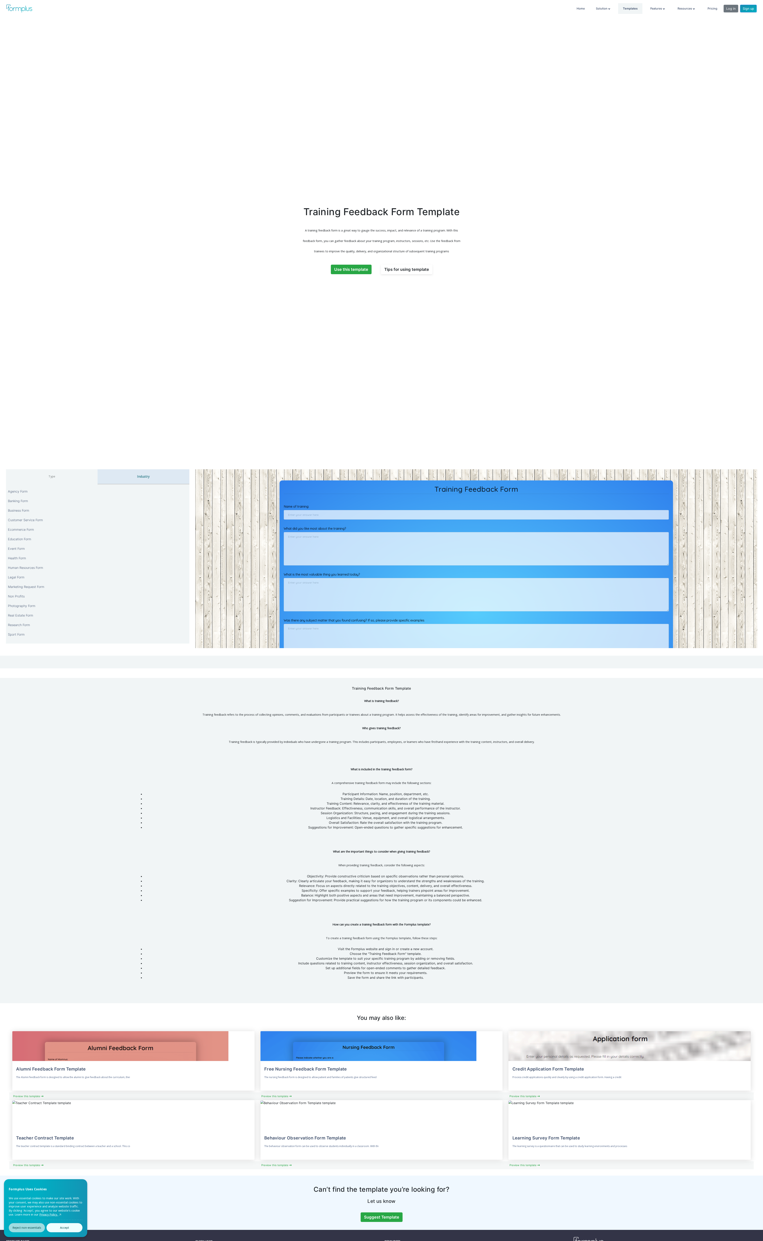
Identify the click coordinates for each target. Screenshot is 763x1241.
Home (581, 8)
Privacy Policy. (48, 1214)
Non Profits (16, 596)
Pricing (712, 8)
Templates (630, 8)
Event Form (16, 549)
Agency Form (18, 491)
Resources (685, 8)
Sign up (748, 9)
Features (656, 8)
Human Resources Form (25, 568)
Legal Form (16, 577)
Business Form (18, 510)
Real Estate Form (20, 615)
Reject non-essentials (27, 1227)
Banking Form (18, 501)
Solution (602, 8)
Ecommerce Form (21, 529)
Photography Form (21, 606)
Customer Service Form (25, 520)
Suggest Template (381, 1217)
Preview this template (27, 1096)
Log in (731, 9)
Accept (64, 1227)
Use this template (351, 269)
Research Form (19, 625)
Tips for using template (406, 269)
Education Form (19, 539)
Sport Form (16, 634)
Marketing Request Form (26, 587)
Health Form (17, 558)
